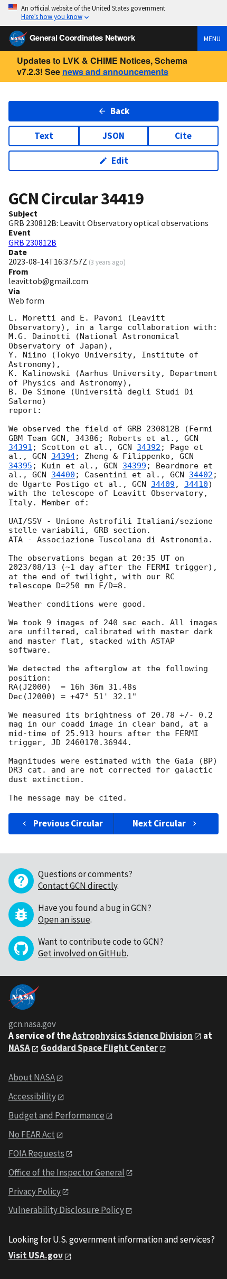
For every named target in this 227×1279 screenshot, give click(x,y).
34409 (163, 484)
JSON (113, 136)
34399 (134, 466)
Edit (119, 160)
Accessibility (32, 1096)
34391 (20, 447)
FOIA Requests (36, 1153)
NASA (19, 1048)
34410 (196, 484)
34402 (201, 474)
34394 (63, 456)
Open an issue (64, 919)
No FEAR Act (31, 1134)
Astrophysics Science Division (132, 1035)
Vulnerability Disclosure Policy (66, 1210)
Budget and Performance (56, 1115)
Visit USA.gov (35, 1255)
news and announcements (115, 71)
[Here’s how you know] (113, 13)
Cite (183, 136)
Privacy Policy (34, 1191)
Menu (212, 38)
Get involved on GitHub (82, 953)
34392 (148, 447)
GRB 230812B (32, 242)
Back (119, 111)
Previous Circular (68, 823)
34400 (63, 474)
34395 (20, 466)
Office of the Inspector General (66, 1172)
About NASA (31, 1077)
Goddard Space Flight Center (99, 1048)
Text (43, 136)
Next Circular (159, 823)
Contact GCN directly (77, 885)
